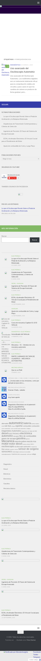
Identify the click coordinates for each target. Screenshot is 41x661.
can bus (7, 426)
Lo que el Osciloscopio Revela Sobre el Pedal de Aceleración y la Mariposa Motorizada (18, 209)
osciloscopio (8, 446)
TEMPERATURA (15, 454)
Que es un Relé (16, 370)
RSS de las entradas (10, 204)
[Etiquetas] (34, 250)
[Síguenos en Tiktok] (38, 104)
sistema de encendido (24, 452)
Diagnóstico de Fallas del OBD (29, 431)
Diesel (13, 283)
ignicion (28, 438)
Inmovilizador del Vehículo (20, 334)
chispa (13, 426)
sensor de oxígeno (28, 449)
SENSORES (7, 452)
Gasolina (20, 283)
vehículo (29, 454)
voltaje (34, 454)
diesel (5, 433)
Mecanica (8, 441)
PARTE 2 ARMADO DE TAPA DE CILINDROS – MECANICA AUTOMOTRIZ (23, 358)
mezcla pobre (20, 441)
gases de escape (9, 438)
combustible (27, 426)
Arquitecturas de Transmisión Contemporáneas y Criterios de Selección (22, 274)
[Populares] (15, 250)
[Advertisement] (20, 35)
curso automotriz (6, 428)
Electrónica (15, 256)
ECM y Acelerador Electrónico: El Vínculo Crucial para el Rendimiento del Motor (24, 300)
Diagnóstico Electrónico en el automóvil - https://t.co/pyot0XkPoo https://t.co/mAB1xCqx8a (22, 407)
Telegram (36, 657)
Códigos (28, 428)
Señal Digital (16, 452)
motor (5, 443)
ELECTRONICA (14, 433)
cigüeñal (18, 426)
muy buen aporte (14, 397)
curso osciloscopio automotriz (18, 428)
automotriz (16, 423)
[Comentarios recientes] (25, 250)
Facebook (37, 652)
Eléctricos (6, 474)
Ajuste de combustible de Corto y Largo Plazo (19, 146)
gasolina (20, 438)
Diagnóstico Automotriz (11, 431)
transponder (23, 454)
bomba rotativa (35, 423)
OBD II (32, 444)
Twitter (35, 655)
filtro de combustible (27, 436)
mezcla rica (31, 441)
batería (27, 423)
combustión (35, 426)
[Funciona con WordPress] (14, 640)
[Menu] (38, 2)
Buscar (4, 236)
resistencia (34, 446)
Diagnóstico (15, 65)
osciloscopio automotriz (23, 446)
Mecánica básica (17, 367)
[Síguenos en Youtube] (35, 104)
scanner (12, 449)
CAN (3, 426)
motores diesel (26, 444)
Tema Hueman (31, 640)
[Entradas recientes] (6, 250)
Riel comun (5, 449)
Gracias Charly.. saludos (16, 390)
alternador (5, 423)
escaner (16, 436)
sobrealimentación (6, 454)
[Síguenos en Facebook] (31, 104)
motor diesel (15, 443)
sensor (16, 449)
